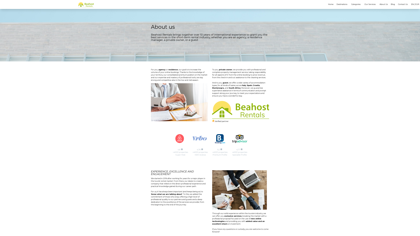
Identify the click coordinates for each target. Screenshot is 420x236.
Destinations (342, 4)
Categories (355, 4)
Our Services (370, 4)
